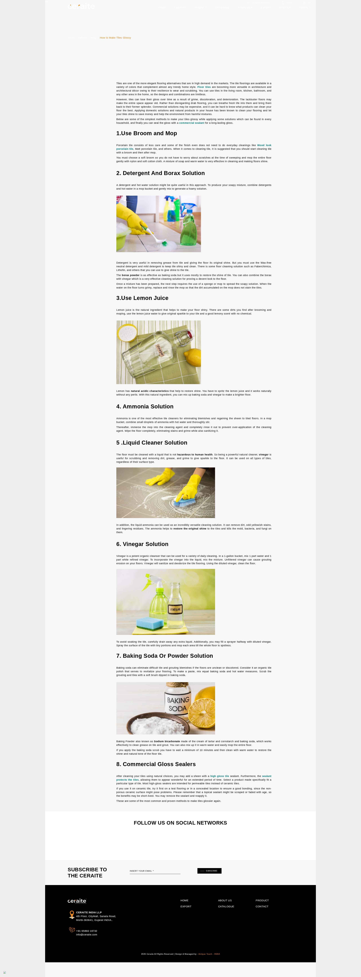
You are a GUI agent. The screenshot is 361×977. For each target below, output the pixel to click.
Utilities (285, 7)
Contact (305, 7)
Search (289, 3)
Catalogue (222, 7)
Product (201, 7)
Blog (93, 37)
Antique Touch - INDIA (209, 954)
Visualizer (245, 7)
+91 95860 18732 (86, 931)
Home (162, 7)
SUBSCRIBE (211, 871)
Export (266, 7)
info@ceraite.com (260, 3)
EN (309, 3)
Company (180, 7)
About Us (225, 900)
